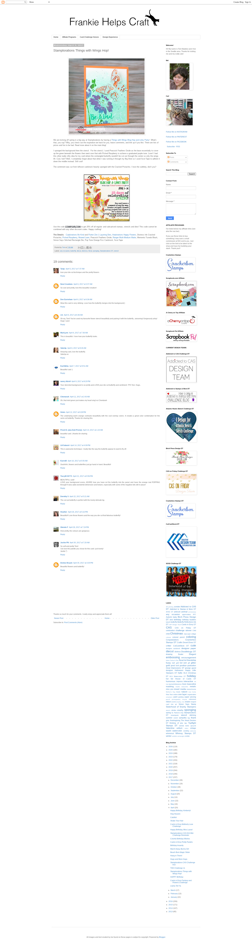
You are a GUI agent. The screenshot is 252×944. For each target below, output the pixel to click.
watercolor (177, 731)
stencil (116, 251)
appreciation (186, 614)
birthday (177, 619)
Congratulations (172, 640)
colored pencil (178, 637)
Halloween (179, 670)
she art (174, 704)
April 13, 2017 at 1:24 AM (93, 430)
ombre (175, 694)
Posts (171, 157)
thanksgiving (175, 720)
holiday (191, 676)
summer (169, 718)
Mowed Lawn (83, 237)
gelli (177, 663)
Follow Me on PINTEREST (176, 137)
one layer (182, 694)
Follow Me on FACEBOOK (176, 142)
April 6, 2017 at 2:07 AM (83, 284)
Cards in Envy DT (189, 624)
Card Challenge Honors (89, 37)
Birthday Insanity (176, 845)
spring (168, 713)
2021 (171, 764)
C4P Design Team (175, 624)
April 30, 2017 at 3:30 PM (83, 563)
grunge (188, 668)
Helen (62, 412)
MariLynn (64, 333)
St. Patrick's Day (178, 713)
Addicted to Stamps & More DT (183, 609)
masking (170, 686)
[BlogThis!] (82, 247)
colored (168, 637)
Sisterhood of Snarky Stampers (181, 707)
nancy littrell (65, 381)
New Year (169, 694)
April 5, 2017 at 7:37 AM (75, 269)
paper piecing (190, 697)
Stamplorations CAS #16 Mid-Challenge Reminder (182, 834)
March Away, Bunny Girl (179, 849)
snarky (180, 710)
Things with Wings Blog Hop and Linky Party (130, 140)
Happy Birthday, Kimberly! (180, 811)
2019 (171, 770)
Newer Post (58, 618)
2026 (171, 747)
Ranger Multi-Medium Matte (124, 237)
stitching (192, 715)
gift (189, 663)
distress (85, 251)
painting (181, 697)
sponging (96, 251)
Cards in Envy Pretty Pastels (181, 842)
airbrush (177, 612)
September (175, 791)
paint (175, 697)
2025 (171, 750)
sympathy (183, 718)
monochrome (191, 689)
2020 (171, 767)
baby (175, 617)
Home (56, 37)
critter (168, 646)
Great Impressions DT (175, 668)
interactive (188, 681)
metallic (193, 687)
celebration (170, 630)
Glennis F (64, 527)
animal (184, 611)
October (174, 787)
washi (168, 731)
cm (61, 315)
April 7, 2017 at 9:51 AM (78, 366)
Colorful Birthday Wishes (180, 839)
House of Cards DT (185, 679)
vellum (179, 728)
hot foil (169, 679)
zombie (187, 736)
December (175, 780)
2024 (171, 753)
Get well (183, 663)
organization (191, 694)
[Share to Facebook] (87, 247)
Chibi (194, 630)
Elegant (192, 654)
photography (176, 699)
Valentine (170, 728)
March (173, 890)
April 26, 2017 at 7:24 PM (79, 527)
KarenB (63, 461)
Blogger (162, 937)
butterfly (73, 251)
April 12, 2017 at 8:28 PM (76, 412)
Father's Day (174, 660)
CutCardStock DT (181, 646)
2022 (171, 760)
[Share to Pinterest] (90, 247)
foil (185, 660)
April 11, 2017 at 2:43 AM (80, 397)
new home (192, 692)
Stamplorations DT (106, 251)
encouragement (188, 657)
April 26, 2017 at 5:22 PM (78, 512)
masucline (184, 686)
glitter (193, 663)
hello (180, 673)
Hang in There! (176, 856)
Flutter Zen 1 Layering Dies (99, 235)
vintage (193, 728)
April (173, 808)
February (174, 894)
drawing (169, 654)
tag (189, 718)
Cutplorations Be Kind (75, 235)
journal (171, 684)
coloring (191, 636)
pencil (168, 699)
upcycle (193, 726)
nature (184, 692)
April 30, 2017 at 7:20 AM (80, 543)
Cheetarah (64, 397)
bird (171, 620)
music (178, 692)
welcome (193, 731)
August (174, 794)
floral (90, 251)
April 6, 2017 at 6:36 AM (82, 299)
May (172, 804)
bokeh (168, 622)
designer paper (188, 648)
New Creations (66, 284)
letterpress (178, 684)
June (173, 801)
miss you (169, 689)
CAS (169, 627)
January (174, 897)
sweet (176, 718)
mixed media (180, 689)
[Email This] (79, 247)
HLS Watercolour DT (177, 676)
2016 (171, 901)
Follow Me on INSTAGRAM (176, 132)
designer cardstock (173, 648)
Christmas (176, 633)
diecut (79, 251)
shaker (187, 702)
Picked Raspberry (69, 237)
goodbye (183, 666)
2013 (171, 912)
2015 (171, 905)
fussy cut (170, 663)
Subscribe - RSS (173, 147)
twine (187, 726)
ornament (169, 697)
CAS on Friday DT (185, 628)
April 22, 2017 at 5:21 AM (79, 496)
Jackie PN (64, 543)
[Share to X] (84, 247)
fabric (168, 660)
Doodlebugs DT (188, 651)
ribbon (168, 702)
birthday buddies (189, 620)
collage (193, 634)
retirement (192, 699)
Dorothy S (64, 496)
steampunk (175, 715)
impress (179, 681)
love (184, 684)
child (168, 634)
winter (169, 736)
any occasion (65, 251)
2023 (171, 757)
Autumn (169, 617)
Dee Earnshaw (66, 299)
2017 (171, 777)
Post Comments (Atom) (73, 622)
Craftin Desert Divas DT (186, 642)
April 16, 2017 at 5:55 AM (78, 461)
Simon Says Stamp (187, 704)
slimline (173, 710)
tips (185, 723)
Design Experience (110, 37)
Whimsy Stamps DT (185, 733)
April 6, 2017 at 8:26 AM (76, 348)
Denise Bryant (66, 563)
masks (178, 686)
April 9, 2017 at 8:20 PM (80, 381)
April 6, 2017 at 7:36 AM (78, 333)
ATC (194, 614)
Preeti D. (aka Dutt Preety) (71, 430)
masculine (191, 684)
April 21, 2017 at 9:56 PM (83, 476)
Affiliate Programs (69, 37)
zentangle (180, 736)
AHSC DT (169, 612)
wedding (186, 731)
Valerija (63, 348)
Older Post (155, 618)
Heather (63, 512)
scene (174, 702)
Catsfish (173, 817)
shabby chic (180, 702)
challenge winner (183, 630)
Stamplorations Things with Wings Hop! (181, 872)
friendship (191, 660)
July (172, 797)
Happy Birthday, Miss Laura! (181, 830)
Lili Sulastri (65, 445)
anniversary (192, 612)
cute (193, 645)
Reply (62, 276)
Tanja (62, 269)
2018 (171, 774)
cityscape (187, 634)
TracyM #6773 (66, 476)
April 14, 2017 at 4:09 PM (80, 445)
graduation (191, 666)
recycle (184, 699)
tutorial (181, 726)
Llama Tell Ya (175, 886)
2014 (171, 908)
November (175, 784)
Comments (173, 162)
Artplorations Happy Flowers (124, 235)
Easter (180, 654)
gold (168, 665)
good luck (175, 666)
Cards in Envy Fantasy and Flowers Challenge (181, 881)
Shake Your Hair (176, 821)
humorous (170, 681)
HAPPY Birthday (176, 877)
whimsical (170, 733)
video (186, 728)
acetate (177, 607)
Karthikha (64, 366)
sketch (168, 710)
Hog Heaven (175, 814)
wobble (174, 736)
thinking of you (176, 723)
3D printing (169, 607)
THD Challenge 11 (177, 868)
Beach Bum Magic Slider (180, 852)
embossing (173, 657)
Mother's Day (170, 692)
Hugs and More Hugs (178, 859)
